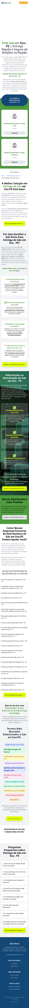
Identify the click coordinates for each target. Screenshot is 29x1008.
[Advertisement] (14, 20)
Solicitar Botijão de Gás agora (14, 695)
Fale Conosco (14, 977)
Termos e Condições (14, 989)
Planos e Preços (14, 975)
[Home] (6, 2)
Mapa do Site (14, 966)
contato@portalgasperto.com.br (14, 954)
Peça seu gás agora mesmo (13, 223)
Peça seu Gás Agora (13, 818)
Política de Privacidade (14, 986)
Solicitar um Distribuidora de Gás (13, 364)
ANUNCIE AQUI (23, 2)
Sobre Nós (14, 963)
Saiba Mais (14, 133)
